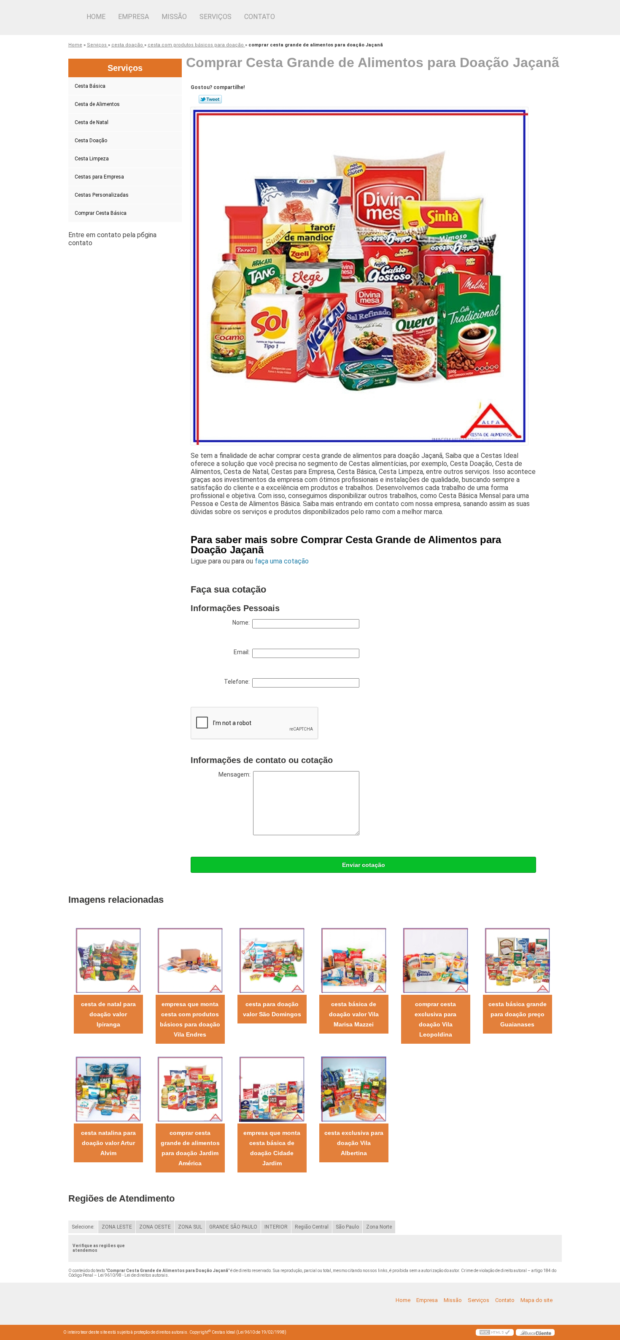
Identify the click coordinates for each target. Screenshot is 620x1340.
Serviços (215, 17)
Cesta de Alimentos (97, 104)
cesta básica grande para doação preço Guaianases (517, 1014)
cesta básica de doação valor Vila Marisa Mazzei (354, 1014)
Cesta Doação (91, 140)
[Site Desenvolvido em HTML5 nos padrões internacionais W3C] (495, 1332)
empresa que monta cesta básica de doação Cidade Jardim (271, 1148)
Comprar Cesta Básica (101, 213)
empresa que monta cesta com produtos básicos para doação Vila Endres (190, 1019)
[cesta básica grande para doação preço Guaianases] (517, 960)
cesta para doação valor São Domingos (272, 1009)
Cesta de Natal (91, 122)
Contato (259, 17)
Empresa (133, 17)
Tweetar (210, 99)
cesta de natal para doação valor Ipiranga (108, 1014)
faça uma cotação (282, 561)
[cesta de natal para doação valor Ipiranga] (108, 960)
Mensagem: (235, 774)
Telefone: (238, 681)
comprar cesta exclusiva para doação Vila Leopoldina (435, 1019)
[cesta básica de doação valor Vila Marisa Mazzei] (353, 960)
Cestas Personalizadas (102, 195)
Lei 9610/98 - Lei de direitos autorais (133, 1275)
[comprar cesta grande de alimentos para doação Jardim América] (190, 1089)
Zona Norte (379, 1227)
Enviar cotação (363, 864)
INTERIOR (276, 1227)
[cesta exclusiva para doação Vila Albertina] (353, 1089)
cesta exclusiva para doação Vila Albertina (353, 1142)
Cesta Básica (90, 86)
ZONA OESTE (155, 1227)
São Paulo (347, 1227)
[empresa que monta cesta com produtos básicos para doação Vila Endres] (190, 960)
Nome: (242, 622)
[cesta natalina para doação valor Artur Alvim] (108, 1089)
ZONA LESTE (117, 1227)
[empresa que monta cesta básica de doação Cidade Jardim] (271, 1089)
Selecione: (83, 1227)
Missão (174, 17)
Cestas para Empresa (99, 177)
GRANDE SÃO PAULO (233, 1227)
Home (95, 17)
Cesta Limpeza (92, 159)
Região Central (312, 1227)
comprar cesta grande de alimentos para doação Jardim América (190, 1148)
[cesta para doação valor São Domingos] (271, 960)
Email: (243, 652)
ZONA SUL (190, 1227)
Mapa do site (536, 1300)
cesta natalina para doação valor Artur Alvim (108, 1142)
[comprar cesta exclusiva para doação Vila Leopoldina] (435, 960)
